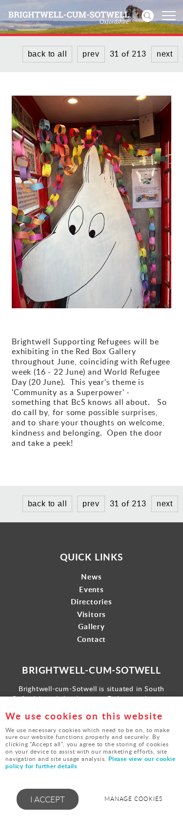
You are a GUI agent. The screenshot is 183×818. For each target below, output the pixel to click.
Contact (91, 639)
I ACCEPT (47, 799)
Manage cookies (133, 798)
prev (90, 503)
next (165, 503)
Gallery (91, 626)
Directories (91, 602)
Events (91, 589)
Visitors (91, 614)
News (91, 577)
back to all (47, 503)
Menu (168, 15)
